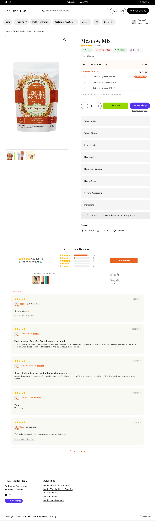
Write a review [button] (124, 260)
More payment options (139, 111)
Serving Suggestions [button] (93, 193)
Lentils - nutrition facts (53, 500)
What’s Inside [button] (90, 121)
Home (7, 31)
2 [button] (74, 451)
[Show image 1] (10, 156)
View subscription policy (114, 94)
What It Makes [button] (90, 133)
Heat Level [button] (88, 157)
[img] (19, 299)
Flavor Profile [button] (90, 145)
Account (120, 11)
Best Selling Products (22, 31)
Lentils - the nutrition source (56, 485)
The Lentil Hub (15, 10)
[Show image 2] (20, 156)
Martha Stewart (50, 496)
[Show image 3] (31, 156)
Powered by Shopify (46, 516)
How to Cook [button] (90, 181)
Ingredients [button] (89, 205)
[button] (138, 11)
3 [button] (78, 451)
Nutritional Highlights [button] (93, 169)
